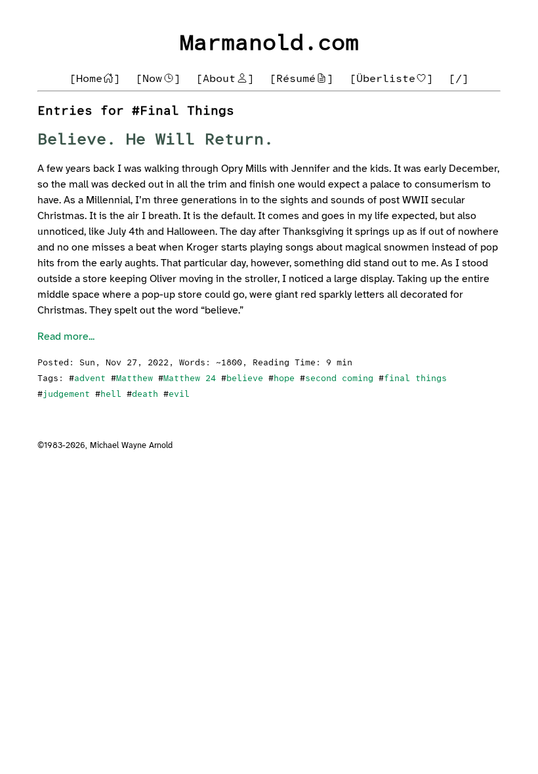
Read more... (65, 336)
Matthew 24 (189, 379)
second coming (339, 379)
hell (110, 394)
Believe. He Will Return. (155, 140)
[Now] (158, 79)
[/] (458, 79)
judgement (66, 394)
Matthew (134, 379)
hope (284, 379)
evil (179, 394)
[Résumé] (302, 79)
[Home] (95, 79)
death (145, 394)
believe (244, 379)
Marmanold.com (269, 43)
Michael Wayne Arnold (131, 445)
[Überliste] (392, 79)
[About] (225, 79)
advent (90, 379)
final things (415, 379)
